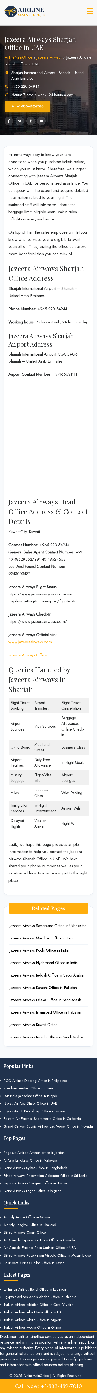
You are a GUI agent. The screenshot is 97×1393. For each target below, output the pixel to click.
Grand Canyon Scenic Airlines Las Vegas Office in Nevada (48, 1126)
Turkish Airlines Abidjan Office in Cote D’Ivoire (38, 1304)
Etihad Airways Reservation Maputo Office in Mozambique (47, 1255)
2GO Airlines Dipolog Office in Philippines (36, 1080)
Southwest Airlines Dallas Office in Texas (34, 1262)
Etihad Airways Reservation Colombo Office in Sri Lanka (45, 1175)
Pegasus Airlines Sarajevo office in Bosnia (35, 1183)
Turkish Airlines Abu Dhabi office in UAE (34, 1312)
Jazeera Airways (49, 57)
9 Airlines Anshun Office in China (28, 1088)
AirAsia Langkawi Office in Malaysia (30, 1160)
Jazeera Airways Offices (28, 655)
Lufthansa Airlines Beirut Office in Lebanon (35, 1289)
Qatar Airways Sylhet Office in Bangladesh (35, 1167)
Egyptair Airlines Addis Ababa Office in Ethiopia (40, 1296)
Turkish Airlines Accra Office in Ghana (32, 1327)
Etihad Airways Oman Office (25, 1232)
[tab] (90, 11)
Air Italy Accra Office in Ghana (27, 1217)
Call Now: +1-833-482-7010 (48, 1386)
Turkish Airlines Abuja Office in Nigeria (33, 1319)
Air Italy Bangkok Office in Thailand (30, 1224)
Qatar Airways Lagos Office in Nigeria (32, 1190)
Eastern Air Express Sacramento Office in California (42, 1118)
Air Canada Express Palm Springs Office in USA (40, 1247)
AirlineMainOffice (18, 57)
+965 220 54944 (25, 86)
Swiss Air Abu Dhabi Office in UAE (30, 1103)
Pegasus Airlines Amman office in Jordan (34, 1152)
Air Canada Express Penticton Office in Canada (39, 1240)
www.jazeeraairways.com (30, 642)
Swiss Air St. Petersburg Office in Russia (34, 1111)
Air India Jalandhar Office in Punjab (30, 1095)
